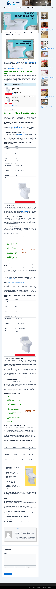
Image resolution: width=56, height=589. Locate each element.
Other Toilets (27, 7)
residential (9, 62)
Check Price (8, 103)
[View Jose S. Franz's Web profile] (13, 534)
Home (5, 7)
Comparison (34, 7)
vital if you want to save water (30, 62)
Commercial (16, 62)
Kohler (9, 7)
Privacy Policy (33, 587)
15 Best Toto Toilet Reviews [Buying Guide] (15, 68)
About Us (29, 587)
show (13, 109)
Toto (13, 7)
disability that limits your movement (16, 278)
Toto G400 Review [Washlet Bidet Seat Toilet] (15, 282)
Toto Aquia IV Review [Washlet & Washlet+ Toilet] (16, 377)
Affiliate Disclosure (44, 587)
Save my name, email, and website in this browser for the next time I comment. (20, 570)
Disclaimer (38, 587)
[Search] (51, 7)
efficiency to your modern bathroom (16, 127)
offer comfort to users (21, 134)
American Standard (20, 7)
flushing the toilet (24, 211)
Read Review (14, 93)
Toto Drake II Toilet (30, 465)
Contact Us (49, 587)
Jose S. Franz (18, 528)
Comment (20, 553)
